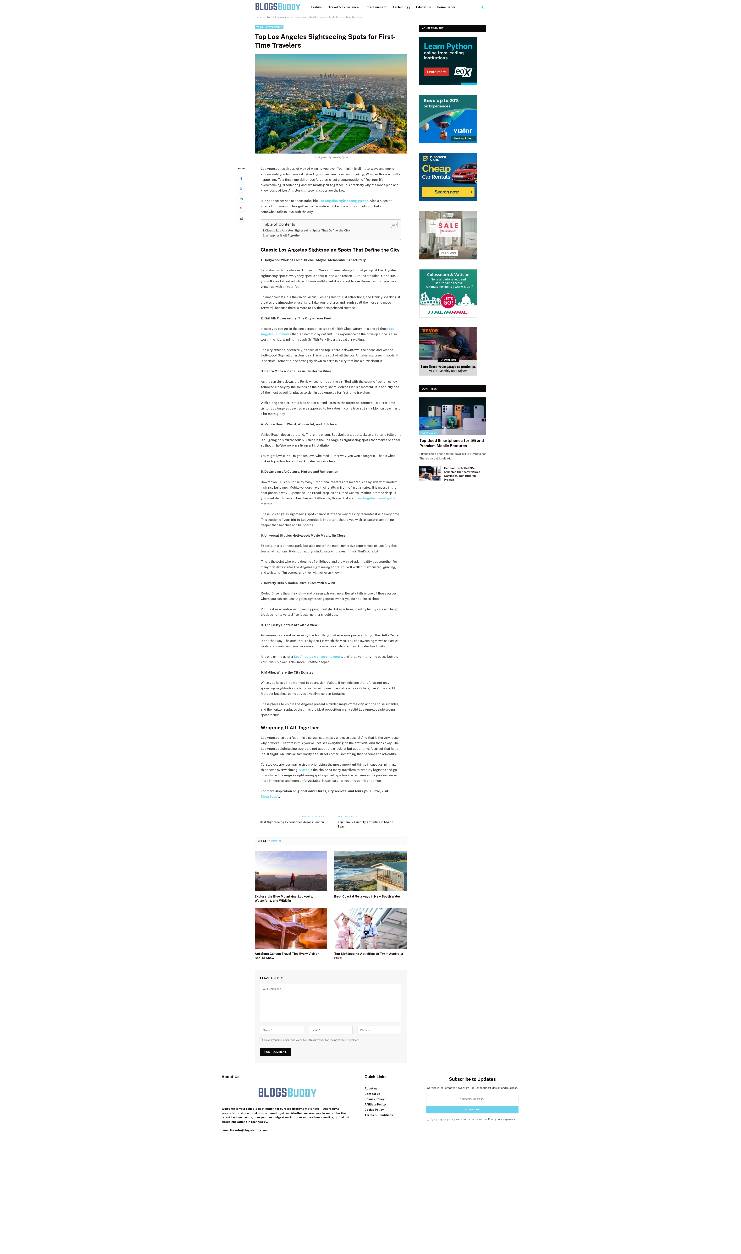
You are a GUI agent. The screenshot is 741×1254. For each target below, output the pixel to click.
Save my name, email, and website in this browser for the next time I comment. (312, 1040)
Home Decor (446, 7)
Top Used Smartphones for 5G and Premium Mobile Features (451, 443)
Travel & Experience (343, 7)
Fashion (316, 7)
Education (423, 7)
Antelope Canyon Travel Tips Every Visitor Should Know (287, 956)
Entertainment (376, 7)
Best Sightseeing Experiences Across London (292, 822)
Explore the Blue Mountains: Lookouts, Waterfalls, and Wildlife (284, 899)
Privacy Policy (496, 1119)
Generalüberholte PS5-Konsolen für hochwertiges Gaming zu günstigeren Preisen (462, 474)
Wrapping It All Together (283, 235)
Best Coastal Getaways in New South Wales (367, 896)
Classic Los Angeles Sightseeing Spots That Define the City (307, 230)
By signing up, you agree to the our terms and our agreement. (474, 1119)
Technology (401, 7)
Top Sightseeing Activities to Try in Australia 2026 (368, 956)
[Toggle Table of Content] (392, 224)
